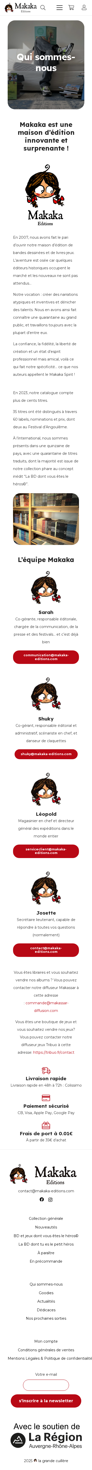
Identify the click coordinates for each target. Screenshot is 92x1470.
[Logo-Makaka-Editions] (21, 8)
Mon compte (46, 1341)
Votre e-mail (46, 1374)
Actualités (46, 1301)
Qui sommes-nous (46, 1284)
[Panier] (71, 7)
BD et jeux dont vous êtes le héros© (46, 1236)
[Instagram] (50, 1199)
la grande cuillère (53, 1461)
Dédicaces (46, 1310)
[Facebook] (42, 1199)
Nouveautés (46, 1227)
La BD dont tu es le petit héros (46, 1244)
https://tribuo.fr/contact (53, 1052)
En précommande (46, 1261)
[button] (43, 7)
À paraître (46, 1253)
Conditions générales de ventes (46, 1350)
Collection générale (46, 1218)
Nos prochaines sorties (46, 1318)
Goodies (46, 1293)
